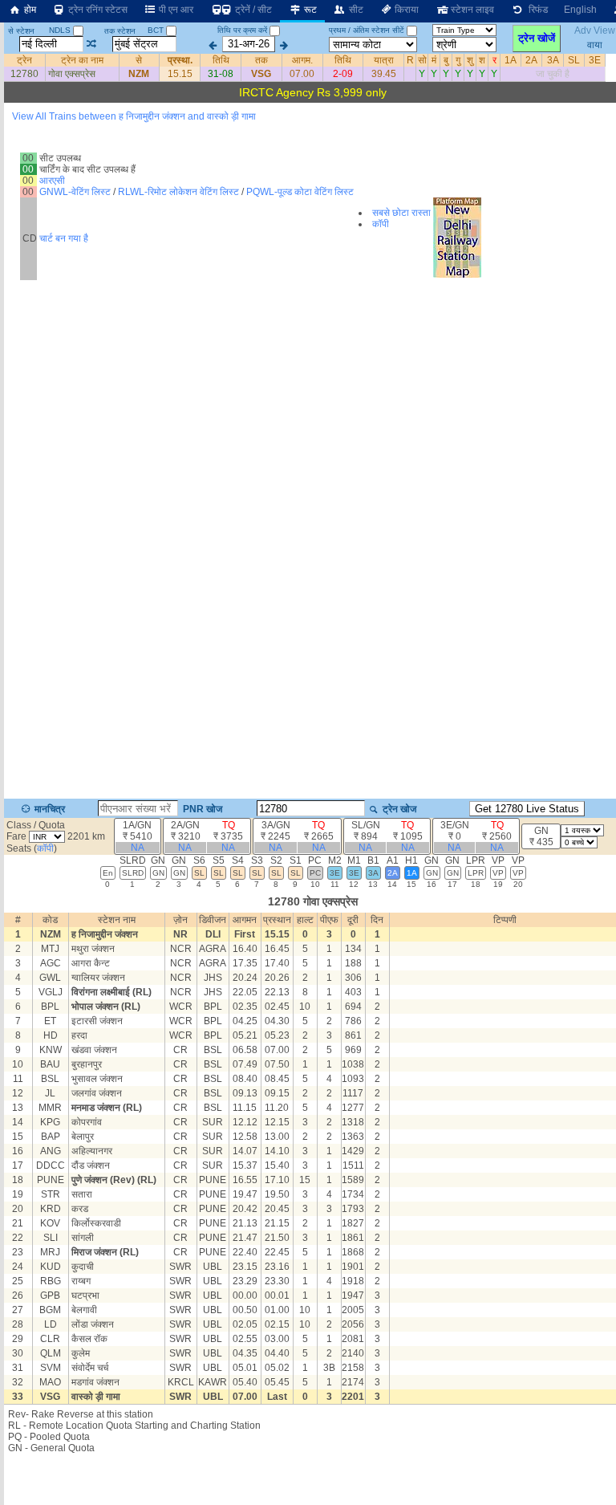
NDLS (61, 30)
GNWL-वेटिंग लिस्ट (75, 191)
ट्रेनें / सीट (252, 9)
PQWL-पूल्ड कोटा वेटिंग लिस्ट (300, 191)
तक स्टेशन (120, 30)
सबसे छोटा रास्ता (401, 212)
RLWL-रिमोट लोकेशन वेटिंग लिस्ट (178, 191)
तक (261, 60)
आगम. (302, 60)
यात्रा (384, 60)
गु (458, 60)
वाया (594, 44)
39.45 (383, 73)
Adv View (594, 30)
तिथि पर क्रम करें (242, 30)
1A (511, 60)
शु (470, 60)
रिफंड (536, 9)
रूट (309, 9)
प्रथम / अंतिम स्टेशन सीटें (366, 30)
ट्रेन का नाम (82, 60)
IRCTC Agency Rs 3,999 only (313, 92)
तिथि (221, 60)
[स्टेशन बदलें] (92, 44)
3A (553, 60)
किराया (405, 9)
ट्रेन (24, 60)
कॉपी (380, 224)
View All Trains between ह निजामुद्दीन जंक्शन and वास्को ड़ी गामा (134, 116)
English (580, 9)
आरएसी (52, 180)
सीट (354, 9)
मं (434, 60)
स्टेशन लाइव (471, 9)
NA (137, 847)
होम (29, 9)
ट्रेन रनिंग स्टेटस (97, 9)
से (139, 60)
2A (531, 60)
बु (446, 60)
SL (574, 60)
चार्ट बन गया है (63, 238)
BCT (157, 30)
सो (422, 60)
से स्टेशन (21, 30)
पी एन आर (174, 9)
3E (595, 60)
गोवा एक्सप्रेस (71, 73)
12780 (24, 73)
